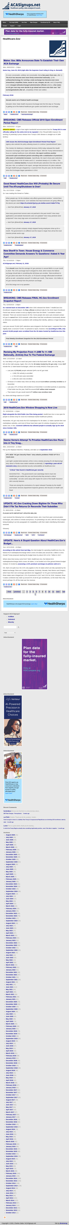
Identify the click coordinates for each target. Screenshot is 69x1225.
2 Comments (43, 584)
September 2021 (12, 979)
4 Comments (43, 242)
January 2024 (10, 911)
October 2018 (10, 1065)
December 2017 (11, 1090)
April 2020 (9, 1021)
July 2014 (9, 1191)
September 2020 (12, 1009)
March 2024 (10, 906)
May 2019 (9, 1048)
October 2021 (10, 977)
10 (49, 592)
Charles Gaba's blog (33, 112)
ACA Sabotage (7, 535)
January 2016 (10, 1146)
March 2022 (10, 965)
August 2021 (10, 982)
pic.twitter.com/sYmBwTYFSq (49, 203)
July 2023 (9, 926)
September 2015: (46, 450)
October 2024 (10, 889)
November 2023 (11, 916)
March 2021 (10, 994)
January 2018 (10, 1087)
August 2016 (10, 1129)
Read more (24, 112)
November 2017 (11, 1092)
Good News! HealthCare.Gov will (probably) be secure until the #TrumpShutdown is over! (32, 185)
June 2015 (9, 1163)
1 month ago (10, 822)
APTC (33, 535)
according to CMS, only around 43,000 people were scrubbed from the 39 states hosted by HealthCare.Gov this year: (34, 331)
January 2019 (10, 1058)
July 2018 (9, 1073)
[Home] (22, 9)
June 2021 (9, 987)
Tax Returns (41, 535)
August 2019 (10, 1041)
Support (12, 25)
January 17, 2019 (30, 207)
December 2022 (11, 943)
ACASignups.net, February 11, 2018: (16, 263)
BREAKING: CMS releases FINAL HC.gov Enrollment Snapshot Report (31, 299)
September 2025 (12, 862)
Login (19, 25)
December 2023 (11, 913)
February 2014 (11, 1203)
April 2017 (9, 1109)
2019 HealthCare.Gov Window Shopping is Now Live (30, 407)
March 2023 (10, 935)
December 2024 (11, 884)
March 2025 (10, 876)
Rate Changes (33, 22)
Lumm (6, 825)
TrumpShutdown (19, 245)
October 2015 (10, 1154)
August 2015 (10, 1159)
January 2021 (10, 999)
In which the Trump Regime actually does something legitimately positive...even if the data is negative (30, 828)
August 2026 (10, 835)
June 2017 (9, 1105)
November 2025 (11, 857)
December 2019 (11, 1031)
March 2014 (10, 1200)
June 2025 (9, 869)
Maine (5, 114)
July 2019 (9, 1043)
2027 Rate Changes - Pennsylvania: (13, 813)
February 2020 (11, 1026)
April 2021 (9, 992)
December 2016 (11, 1119)
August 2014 (10, 1188)
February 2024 (11, 908)
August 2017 (10, 1100)
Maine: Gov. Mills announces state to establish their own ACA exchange (34, 62)
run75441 (7, 817)
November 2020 (11, 1004)
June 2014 (9, 1193)
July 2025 (9, 867)
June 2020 (9, 1016)
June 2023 (9, 928)
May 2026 (9, 842)
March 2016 (10, 1141)
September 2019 (12, 1038)
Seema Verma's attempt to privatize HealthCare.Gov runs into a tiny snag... (33, 441)
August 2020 (10, 1011)
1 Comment (43, 175)
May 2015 (9, 1166)
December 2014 (11, 1178)
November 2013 (11, 1210)
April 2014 (9, 1198)
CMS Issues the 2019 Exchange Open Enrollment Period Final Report (30, 142)
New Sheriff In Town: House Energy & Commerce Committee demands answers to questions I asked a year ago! (34, 253)
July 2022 (9, 955)
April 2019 (9, 1051)
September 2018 (12, 1068)
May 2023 (9, 930)
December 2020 (11, 1002)
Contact (5, 25)
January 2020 (10, 1029)
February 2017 (11, 1114)
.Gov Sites (24, 22)
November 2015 (11, 1151)
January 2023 (10, 940)
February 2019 (11, 1056)
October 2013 (10, 1213)
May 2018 (9, 1078)
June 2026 (9, 840)
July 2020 (9, 1014)
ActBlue (11, 616)
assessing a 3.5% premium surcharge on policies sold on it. (39, 564)
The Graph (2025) (13, 22)
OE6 (5, 178)
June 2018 (9, 1075)
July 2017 (9, 1102)
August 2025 (10, 864)
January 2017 (10, 1117)
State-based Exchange (27, 114)
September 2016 (12, 1127)
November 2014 (11, 1181)
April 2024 (9, 903)
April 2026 (9, 845)
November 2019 (11, 1033)
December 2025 (11, 854)
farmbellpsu (7, 811)
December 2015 (11, 1149)
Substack (11, 619)
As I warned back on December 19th (16, 307)
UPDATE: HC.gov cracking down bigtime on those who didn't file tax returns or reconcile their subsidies (33, 505)
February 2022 (11, 967)
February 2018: (8, 95)
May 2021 (9, 989)
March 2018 (10, 1083)
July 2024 (9, 896)
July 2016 (9, 1132)
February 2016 (11, 1144)
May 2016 (9, 1136)
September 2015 (12, 1156)
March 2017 (10, 1112)
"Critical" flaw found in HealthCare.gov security (26, 470)
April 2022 (9, 962)
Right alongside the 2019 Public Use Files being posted (23, 414)
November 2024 (11, 886)
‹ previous (17, 592)
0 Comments (43, 112)
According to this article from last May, (17, 550)
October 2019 (10, 1036)
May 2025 (9, 872)
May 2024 (9, 901)
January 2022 (10, 970)
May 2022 (9, 960)
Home (4, 22)
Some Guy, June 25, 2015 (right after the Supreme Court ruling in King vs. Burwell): (33, 70)
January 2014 (10, 1205)
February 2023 (11, 938)
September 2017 (12, 1097)
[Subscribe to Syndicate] (5, 1218)
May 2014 (9, 1195)
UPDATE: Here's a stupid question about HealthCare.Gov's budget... (34, 542)
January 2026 (10, 852)
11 (53, 592)
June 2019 (9, 1046)
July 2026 (9, 837)
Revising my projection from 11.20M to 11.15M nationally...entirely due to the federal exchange (29, 353)
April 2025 (9, 874)
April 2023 (9, 933)
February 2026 (11, 849)
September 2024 (12, 891)
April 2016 (9, 1139)
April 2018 (9, 1080)
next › (58, 592)
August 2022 (10, 952)
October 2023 (10, 918)
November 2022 (11, 945)
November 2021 (11, 975)
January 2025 (10, 881)
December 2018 (11, 1060)
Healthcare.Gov (14, 114)
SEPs (27, 535)
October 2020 (10, 1006)
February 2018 (11, 1085)
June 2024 (9, 899)
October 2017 (10, 1095)
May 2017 (9, 1107)
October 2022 (10, 948)
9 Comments (43, 432)
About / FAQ (56, 22)
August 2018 (10, 1070)
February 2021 (11, 997)
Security (17, 498)
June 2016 (9, 1134)
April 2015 (9, 1168)
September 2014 (12, 1186)
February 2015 (11, 1173)
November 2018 (11, 1063)
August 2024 (10, 894)
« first (9, 592)
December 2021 (11, 972)
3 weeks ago (26, 813)
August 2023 (10, 923)
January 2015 (10, 1176)
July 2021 (9, 984)
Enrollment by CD (45, 22)
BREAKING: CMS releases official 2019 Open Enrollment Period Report (33, 121)
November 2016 (11, 1122)
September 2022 (12, 950)
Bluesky (11, 622)
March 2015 (10, 1171)
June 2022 (9, 957)
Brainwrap (63, 1223)
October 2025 (10, 859)
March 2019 (10, 1053)
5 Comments (43, 532)
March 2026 (10, 847)
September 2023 (12, 921)
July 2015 (9, 1161)
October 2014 (10, 1183)
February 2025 (11, 879)
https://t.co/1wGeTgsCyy (29, 203)
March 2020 (10, 1024)
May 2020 (9, 1019)
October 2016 (10, 1124)
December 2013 (11, 1208)
